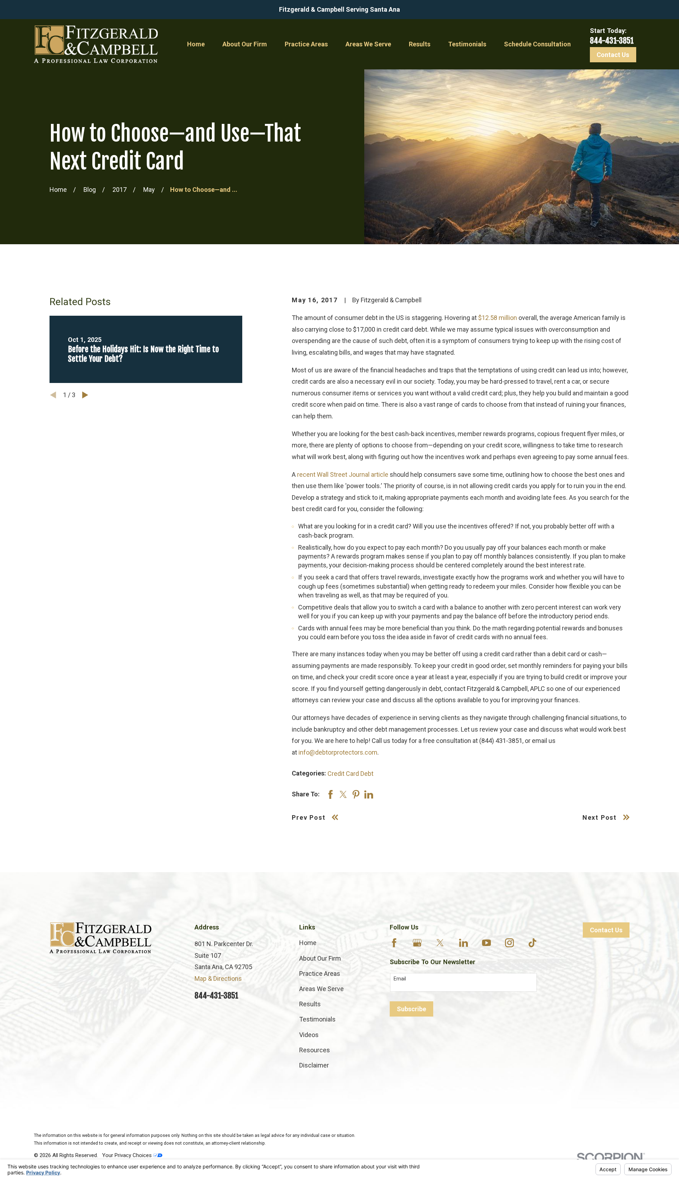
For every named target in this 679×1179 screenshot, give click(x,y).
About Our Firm (320, 958)
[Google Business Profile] (417, 942)
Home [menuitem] (196, 44)
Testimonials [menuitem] (467, 44)
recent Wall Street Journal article (342, 474)
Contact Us (613, 54)
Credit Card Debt (350, 773)
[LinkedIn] (463, 942)
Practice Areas (319, 973)
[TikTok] (532, 942)
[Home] (96, 44)
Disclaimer (314, 1065)
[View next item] (85, 395)
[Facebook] (394, 942)
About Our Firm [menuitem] (244, 44)
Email (400, 978)
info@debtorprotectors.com (337, 752)
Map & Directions (218, 978)
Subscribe (411, 1009)
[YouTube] (486, 942)
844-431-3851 (612, 40)
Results (310, 1004)
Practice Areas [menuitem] (306, 44)
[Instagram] (509, 942)
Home (308, 942)
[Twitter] (440, 942)
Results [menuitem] (419, 44)
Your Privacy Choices (127, 1155)
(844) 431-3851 (500, 740)
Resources (314, 1050)
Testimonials (317, 1019)
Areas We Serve (321, 988)
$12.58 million (497, 317)
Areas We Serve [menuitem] (368, 44)
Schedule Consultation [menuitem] (537, 44)
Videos (309, 1034)
